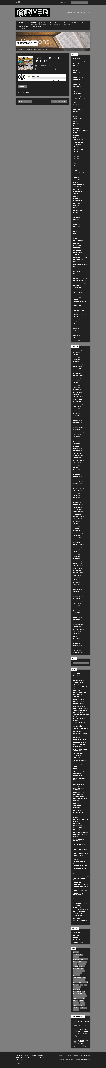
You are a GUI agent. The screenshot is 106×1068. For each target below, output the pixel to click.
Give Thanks (76, 144)
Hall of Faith (77, 764)
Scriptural (82, 998)
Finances (75, 133)
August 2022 (76, 462)
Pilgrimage (76, 810)
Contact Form (40, 1057)
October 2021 (77, 486)
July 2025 (75, 380)
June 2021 (75, 495)
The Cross (76, 297)
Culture (75, 89)
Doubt (75, 102)
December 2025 (77, 368)
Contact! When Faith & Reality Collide (80, 711)
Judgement (76, 186)
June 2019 (75, 551)
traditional (76, 1007)
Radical (75, 238)
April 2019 (76, 556)
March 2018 (76, 587)
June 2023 (75, 439)
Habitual (75, 758)
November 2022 (77, 455)
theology (75, 1005)
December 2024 (77, 397)
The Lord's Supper (78, 308)
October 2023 (77, 429)
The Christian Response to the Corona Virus (80, 850)
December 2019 (77, 537)
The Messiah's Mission (79, 884)
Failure (75, 114)
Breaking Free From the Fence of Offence (80, 693)
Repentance (76, 247)
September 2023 (77, 432)
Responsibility (77, 250)
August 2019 (76, 547)
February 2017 (77, 617)
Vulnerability (77, 326)
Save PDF (23, 86)
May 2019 (75, 554)
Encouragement (78, 107)
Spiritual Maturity (79, 280)
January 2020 (76, 535)
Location (19, 1057)
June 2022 (75, 467)
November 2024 (77, 399)
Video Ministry (28, 1057)
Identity (75, 768)
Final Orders (77, 747)
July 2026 (75, 352)
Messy (74, 801)
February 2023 (77, 448)
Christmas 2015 (77, 701)
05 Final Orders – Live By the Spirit (83, 1030)
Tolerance (76, 316)
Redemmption (77, 240)
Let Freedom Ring (78, 191)
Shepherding (76, 271)
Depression (76, 93)
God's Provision (78, 149)
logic (74, 993)
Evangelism (76, 109)
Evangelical (76, 970)
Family (75, 121)
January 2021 (76, 507)
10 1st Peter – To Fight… (42, 49)
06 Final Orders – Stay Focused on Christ (83, 1021)
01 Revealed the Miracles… (57, 101)
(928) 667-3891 (86, 1056)
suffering (76, 290)
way (86, 1007)
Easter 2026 (76, 737)
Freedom (75, 137)
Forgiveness (76, 135)
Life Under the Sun (78, 792)
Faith (74, 116)
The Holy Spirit (77, 305)
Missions (75, 212)
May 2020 (75, 526)
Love (74, 196)
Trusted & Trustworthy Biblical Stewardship (80, 910)
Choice (75, 964)
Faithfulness (77, 118)
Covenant (76, 86)
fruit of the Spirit (77, 973)
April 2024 (76, 415)
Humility (75, 177)
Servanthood (77, 259)
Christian (75, 966)
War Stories (76, 918)
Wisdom (75, 330)
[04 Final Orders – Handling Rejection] (75, 1043)
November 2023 (77, 427)
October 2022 (77, 458)
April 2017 (76, 612)
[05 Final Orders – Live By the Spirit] (75, 1032)
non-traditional (77, 996)
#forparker (76, 673)
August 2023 (76, 434)
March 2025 (76, 390)
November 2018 (77, 568)
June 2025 (75, 382)
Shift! (74, 836)
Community (76, 79)
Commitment (77, 77)
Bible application (77, 961)
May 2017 (75, 610)
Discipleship (76, 96)
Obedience (76, 219)
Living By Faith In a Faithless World (78, 795)
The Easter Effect (78, 855)
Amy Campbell (77, 932)
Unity (74, 323)
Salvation (76, 255)
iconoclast (76, 984)
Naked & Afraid (77, 805)
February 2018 (77, 589)
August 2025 (76, 378)
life (85, 984)
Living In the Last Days (80, 798)
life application (77, 986)
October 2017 (77, 598)
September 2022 (77, 460)
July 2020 (75, 521)
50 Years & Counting (79, 680)
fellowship (76, 128)
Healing (75, 165)
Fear (74, 125)
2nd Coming (76, 58)
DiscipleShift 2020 (78, 722)
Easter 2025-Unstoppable (80, 733)
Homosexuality (77, 172)
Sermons (23, 49)
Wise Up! (75, 333)
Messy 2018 (76, 803)
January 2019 (76, 563)
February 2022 (77, 476)
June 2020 (75, 523)
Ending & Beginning (78, 742)
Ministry (75, 205)
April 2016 (76, 641)
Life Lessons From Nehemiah (78, 789)
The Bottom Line (78, 847)
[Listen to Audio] (83, 1025)
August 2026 (76, 350)
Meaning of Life (77, 201)
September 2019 (77, 544)
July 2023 (75, 436)
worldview (75, 1009)
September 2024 (77, 404)
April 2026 (76, 359)
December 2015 (77, 650)
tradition (82, 1005)
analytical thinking (77, 954)
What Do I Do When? (79, 920)
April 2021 (76, 500)
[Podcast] (16, 2)
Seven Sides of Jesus (79, 264)
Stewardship (77, 287)
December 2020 (77, 509)
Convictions (76, 84)
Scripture (75, 1000)
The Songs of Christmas (80, 897)
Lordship (75, 194)
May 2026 (75, 357)
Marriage (75, 198)
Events (34, 1056)
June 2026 (75, 354)
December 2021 (77, 481)
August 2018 (76, 575)
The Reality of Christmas (80, 887)
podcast (84, 996)
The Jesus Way (77, 882)
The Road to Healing (79, 891)
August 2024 (76, 406)
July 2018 (75, 577)
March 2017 (76, 615)
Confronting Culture (79, 708)
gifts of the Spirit (78, 142)
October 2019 (77, 542)
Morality (76, 215)
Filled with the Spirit (79, 130)
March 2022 (76, 474)
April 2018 (76, 584)
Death (75, 91)
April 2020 (76, 528)
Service (75, 262)
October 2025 (77, 373)
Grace (74, 158)
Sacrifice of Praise (78, 827)
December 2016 (77, 622)
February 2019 (77, 561)
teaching (82, 1003)
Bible (74, 65)
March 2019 (76, 558)
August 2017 (76, 603)
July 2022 (75, 465)
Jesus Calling (77, 773)
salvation (75, 998)
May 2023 (75, 441)
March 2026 (76, 361)
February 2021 (77, 504)
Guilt (74, 163)
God (84, 977)
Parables (75, 224)
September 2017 (77, 601)
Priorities (76, 233)
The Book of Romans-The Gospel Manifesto (80, 843)
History (75, 170)
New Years (76, 217)
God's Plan (76, 147)
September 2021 (77, 488)
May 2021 (75, 497)
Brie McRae (76, 937)
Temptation (76, 292)
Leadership (76, 189)
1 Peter (59, 69)
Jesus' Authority (78, 184)
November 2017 (77, 596)
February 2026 (77, 364)
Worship (75, 340)
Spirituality (49, 69)
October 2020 (77, 514)
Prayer (75, 231)
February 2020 (77, 533)
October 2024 (77, 401)
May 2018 (75, 582)
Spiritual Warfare (30, 49)
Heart (74, 168)
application (76, 957)
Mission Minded (77, 210)
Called (75, 70)
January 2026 (76, 366)
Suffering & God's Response (78, 839)
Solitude (75, 276)
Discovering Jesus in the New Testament (80, 99)
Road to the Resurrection (77, 824)
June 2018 (75, 580)
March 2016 (76, 643)
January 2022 (76, 479)
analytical (75, 952)
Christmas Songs (78, 706)
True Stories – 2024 (78, 903)
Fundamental (76, 975)
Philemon (76, 808)
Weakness (76, 328)
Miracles (75, 208)
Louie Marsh (54, 65)
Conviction (76, 82)
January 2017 (76, 619)
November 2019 (77, 540)
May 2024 (75, 413)
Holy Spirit (85, 982)
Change (75, 72)
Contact (66, 2)
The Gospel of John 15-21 (80, 301)
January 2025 (76, 394)
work (74, 337)
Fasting (75, 123)
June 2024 (75, 411)
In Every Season (77, 771)
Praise (75, 229)
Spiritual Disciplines (79, 278)
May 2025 (75, 385)
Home (61, 2)
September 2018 (77, 573)
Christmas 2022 (77, 704)
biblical (85, 961)
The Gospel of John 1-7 (80, 866)
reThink (75, 817)
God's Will (76, 151)
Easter (75, 104)
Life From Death (78, 782)
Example (75, 111)
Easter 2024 (76, 731)
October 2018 (77, 570)
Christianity (82, 966)
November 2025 (77, 371)
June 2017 (75, 608)
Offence (75, 222)
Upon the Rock (77, 913)
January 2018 (76, 591)
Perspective (76, 226)
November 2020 (77, 512)
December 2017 (77, 594)
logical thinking (81, 993)
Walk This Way (77, 916)
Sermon (81, 1000)
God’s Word (76, 980)
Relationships (77, 245)
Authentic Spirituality (80, 686)
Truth (75, 321)
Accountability (77, 61)
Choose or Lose (78, 699)
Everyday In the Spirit (79, 744)
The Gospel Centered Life (80, 862)
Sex (74, 266)
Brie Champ (76, 935)
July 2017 (75, 605)
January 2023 (76, 451)
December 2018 (77, 566)
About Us (19, 1056)
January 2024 (76, 422)
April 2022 (76, 472)
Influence (76, 179)
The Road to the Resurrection (78, 893)
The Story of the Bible (80, 901)
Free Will (83, 970)
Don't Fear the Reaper (79, 729)
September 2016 (77, 629)
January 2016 (76, 648)
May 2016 (75, 638)
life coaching (76, 989)
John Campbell (77, 939)
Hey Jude (75, 766)
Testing (75, 294)
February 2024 (77, 420)
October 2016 (77, 627)
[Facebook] (19, 2)
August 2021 (76, 490)
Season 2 (75, 829)
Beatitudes (76, 63)
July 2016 (75, 634)
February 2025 (77, 392)
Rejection (76, 243)
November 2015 (77, 652)
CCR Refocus (76, 696)
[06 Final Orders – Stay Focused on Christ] (75, 1023)
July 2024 (75, 408)
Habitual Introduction (80, 760)
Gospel (75, 156)
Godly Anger (77, 154)
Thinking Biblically (79, 314)
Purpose (75, 236)
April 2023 (76, 443)
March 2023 (76, 446)
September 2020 (77, 516)
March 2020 (76, 530)
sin (74, 273)
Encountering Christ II (80, 740)
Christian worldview (78, 968)
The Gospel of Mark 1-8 (80, 876)
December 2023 (77, 425)
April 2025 (76, 387)
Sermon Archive (27, 43)
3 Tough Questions (79, 678)
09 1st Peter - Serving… (25, 101)
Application (19, 1059)
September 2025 (77, 375)
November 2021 (77, 483)
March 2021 (76, 502)
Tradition (76, 319)
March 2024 (76, 418)
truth (81, 1007)
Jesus (74, 182)
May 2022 (75, 469)
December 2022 (77, 453)
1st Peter (26, 92)
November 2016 (77, 624)
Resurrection (77, 252)
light (83, 991)
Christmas (76, 75)
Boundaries (76, 68)
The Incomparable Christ (80, 878)
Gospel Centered (77, 982)
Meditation (76, 203)
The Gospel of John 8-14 (80, 872)
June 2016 (75, 636)
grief (74, 161)
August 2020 (76, 519)
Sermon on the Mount (80, 257)
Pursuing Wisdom (78, 812)
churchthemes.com (85, 1059)
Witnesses (76, 335)
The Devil (75, 299)
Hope (74, 175)
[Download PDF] (86, 1025)
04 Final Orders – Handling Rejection (83, 1041)
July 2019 (75, 549)
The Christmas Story (79, 853)
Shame (75, 269)
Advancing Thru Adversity (78, 683)
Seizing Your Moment (79, 832)
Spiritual (41, 1056)
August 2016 (76, 631)
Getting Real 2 (77, 140)
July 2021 (75, 493)
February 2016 (77, 645)
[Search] (89, 2)
